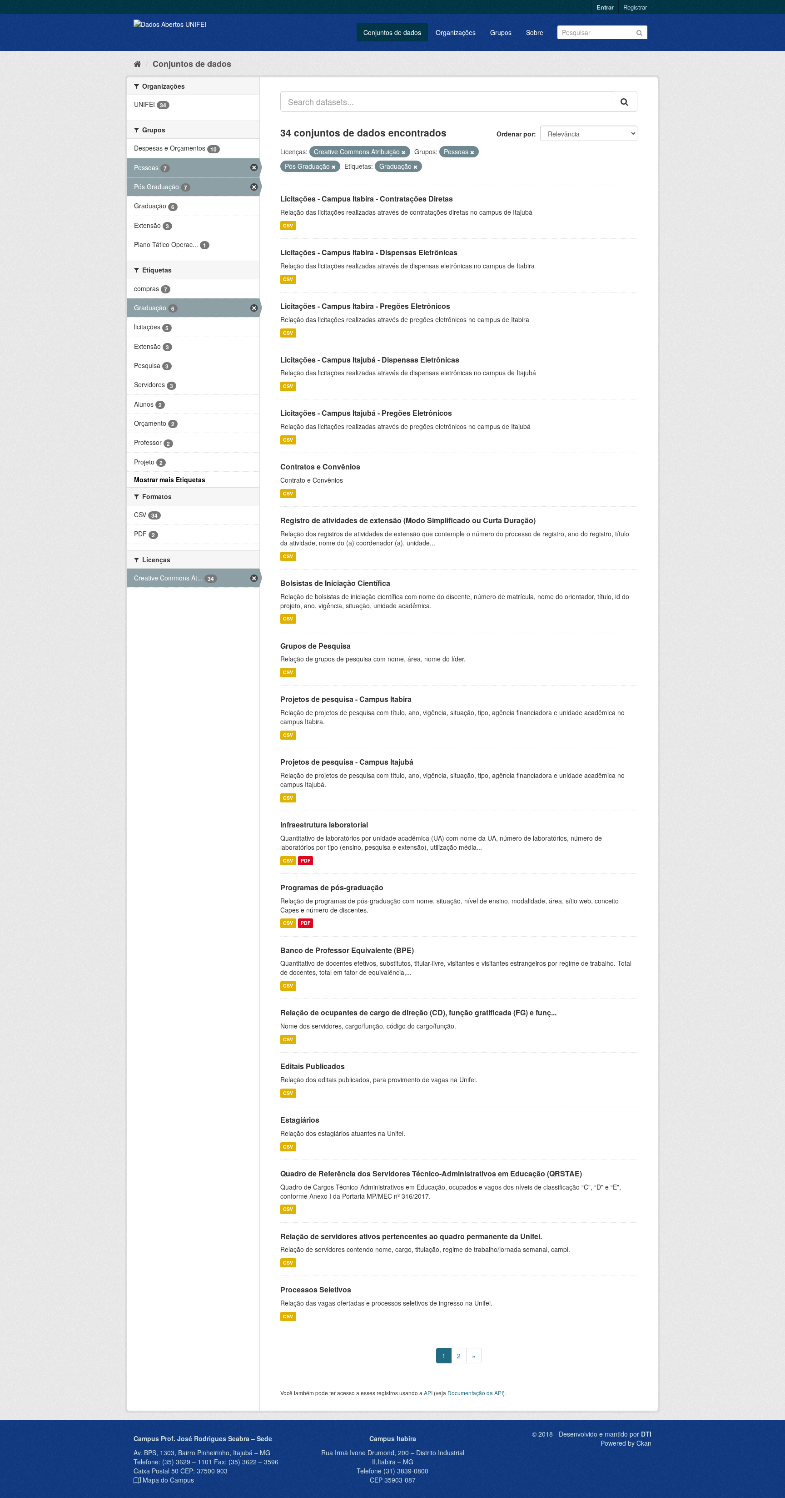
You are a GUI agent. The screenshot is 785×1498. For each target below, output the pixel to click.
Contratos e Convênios (320, 466)
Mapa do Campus (168, 1479)
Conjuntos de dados (392, 32)
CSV (288, 225)
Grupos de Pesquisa (315, 646)
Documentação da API (475, 1393)
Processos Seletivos (315, 1289)
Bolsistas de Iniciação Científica (335, 583)
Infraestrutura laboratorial (324, 824)
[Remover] (404, 152)
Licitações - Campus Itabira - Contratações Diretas (366, 198)
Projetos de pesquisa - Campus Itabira (346, 699)
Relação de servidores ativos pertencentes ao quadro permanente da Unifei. (411, 1236)
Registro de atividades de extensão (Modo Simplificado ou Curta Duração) (408, 520)
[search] (625, 101)
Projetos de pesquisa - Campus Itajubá (346, 762)
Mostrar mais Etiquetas (169, 479)
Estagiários (299, 1120)
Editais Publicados (312, 1066)
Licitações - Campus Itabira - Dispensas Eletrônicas (368, 252)
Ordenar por (515, 133)
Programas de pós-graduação (331, 887)
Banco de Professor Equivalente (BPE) (347, 950)
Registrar (635, 7)
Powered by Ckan (626, 1443)
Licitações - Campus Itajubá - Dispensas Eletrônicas (369, 359)
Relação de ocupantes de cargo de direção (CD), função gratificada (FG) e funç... (418, 1012)
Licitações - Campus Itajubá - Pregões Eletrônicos (366, 413)
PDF (305, 860)
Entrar (605, 7)
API (428, 1393)
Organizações (456, 32)
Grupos (501, 32)
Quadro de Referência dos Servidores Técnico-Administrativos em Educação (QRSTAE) (431, 1173)
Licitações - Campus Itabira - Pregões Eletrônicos (365, 306)
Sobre (534, 32)
